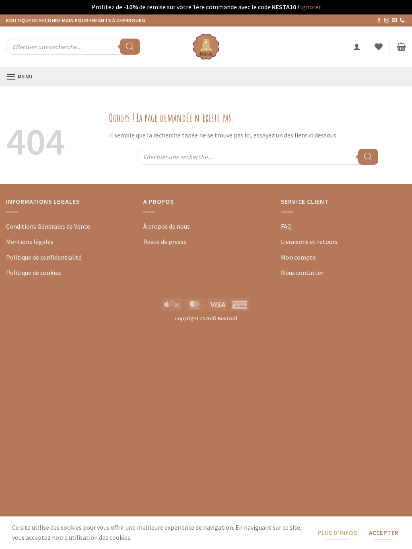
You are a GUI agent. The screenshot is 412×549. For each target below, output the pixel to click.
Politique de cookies (33, 272)
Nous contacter (302, 272)
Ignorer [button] (310, 7)
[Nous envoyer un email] (394, 20)
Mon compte (298, 257)
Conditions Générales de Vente (48, 226)
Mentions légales (30, 242)
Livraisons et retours (309, 242)
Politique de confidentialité (44, 257)
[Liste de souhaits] (379, 46)
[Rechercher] (130, 47)
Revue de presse (165, 242)
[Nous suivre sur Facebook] (379, 20)
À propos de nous (166, 226)
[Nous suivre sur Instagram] (386, 20)
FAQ (286, 226)
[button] (357, 46)
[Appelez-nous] (402, 20)
